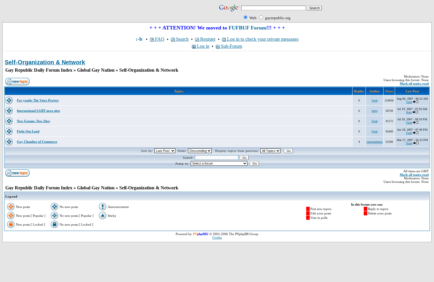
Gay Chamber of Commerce (37, 141)
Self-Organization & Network (148, 70)
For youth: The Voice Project (38, 100)
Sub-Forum (231, 46)
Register (207, 39)
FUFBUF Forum (247, 28)
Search (182, 39)
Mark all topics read (414, 83)
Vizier (409, 143)
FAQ (159, 39)
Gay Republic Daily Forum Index (38, 70)
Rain (409, 112)
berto (375, 110)
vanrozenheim (374, 141)
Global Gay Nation (96, 70)
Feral (375, 100)
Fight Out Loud (28, 131)
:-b (139, 39)
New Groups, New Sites (33, 121)
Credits (217, 237)
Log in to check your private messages (262, 39)
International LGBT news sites (38, 110)
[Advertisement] (71, 12)
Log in (202, 46)
